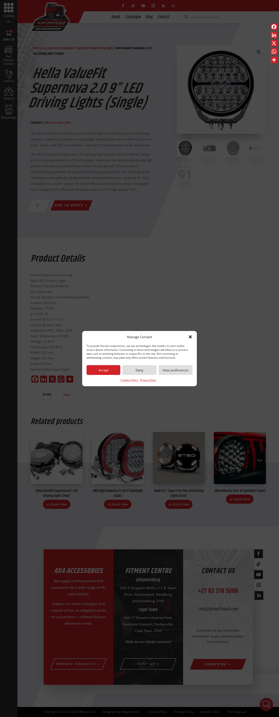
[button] (190, 337)
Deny (139, 370)
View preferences (175, 370)
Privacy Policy (148, 380)
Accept (104, 370)
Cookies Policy (129, 380)
